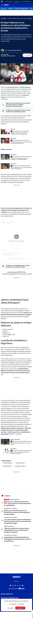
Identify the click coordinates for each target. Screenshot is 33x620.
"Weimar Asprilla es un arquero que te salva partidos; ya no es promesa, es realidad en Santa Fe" (16, 530)
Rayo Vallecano (26, 87)
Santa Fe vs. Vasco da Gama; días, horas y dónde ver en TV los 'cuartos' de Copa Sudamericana (21, 167)
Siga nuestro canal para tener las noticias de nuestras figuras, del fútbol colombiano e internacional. (18, 104)
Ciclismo (13, 129)
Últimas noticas (8, 1)
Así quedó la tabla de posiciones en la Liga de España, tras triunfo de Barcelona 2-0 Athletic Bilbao (21, 158)
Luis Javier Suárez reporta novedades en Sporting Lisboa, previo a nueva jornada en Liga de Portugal (17, 521)
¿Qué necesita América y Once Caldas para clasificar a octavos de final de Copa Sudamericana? (21, 141)
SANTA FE (10, 8)
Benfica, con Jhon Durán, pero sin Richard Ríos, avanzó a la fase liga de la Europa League (17, 512)
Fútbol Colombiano (15, 439)
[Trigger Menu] (2, 5)
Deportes (14, 604)
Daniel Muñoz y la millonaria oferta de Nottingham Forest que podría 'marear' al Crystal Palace (17, 539)
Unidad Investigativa (25, 1)
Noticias (22, 604)
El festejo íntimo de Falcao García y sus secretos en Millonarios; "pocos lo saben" (21, 443)
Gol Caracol (16, 1)
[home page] (2, 1)
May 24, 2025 (27, 274)
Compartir (28, 55)
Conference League (20, 466)
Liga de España (7, 466)
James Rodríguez (12, 87)
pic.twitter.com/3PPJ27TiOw (16, 272)
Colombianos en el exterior (10, 508)
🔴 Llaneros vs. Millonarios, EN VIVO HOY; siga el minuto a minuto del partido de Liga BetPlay (17, 503)
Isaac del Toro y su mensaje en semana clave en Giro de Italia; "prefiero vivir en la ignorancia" (20, 132)
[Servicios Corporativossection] (30, 598)
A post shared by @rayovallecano (16, 258)
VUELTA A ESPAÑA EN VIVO (22, 8)
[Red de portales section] (30, 594)
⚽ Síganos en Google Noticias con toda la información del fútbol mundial (18, 266)
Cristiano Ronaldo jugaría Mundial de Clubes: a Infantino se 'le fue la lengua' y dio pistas (21, 452)
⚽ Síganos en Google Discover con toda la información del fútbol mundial (18, 110)
